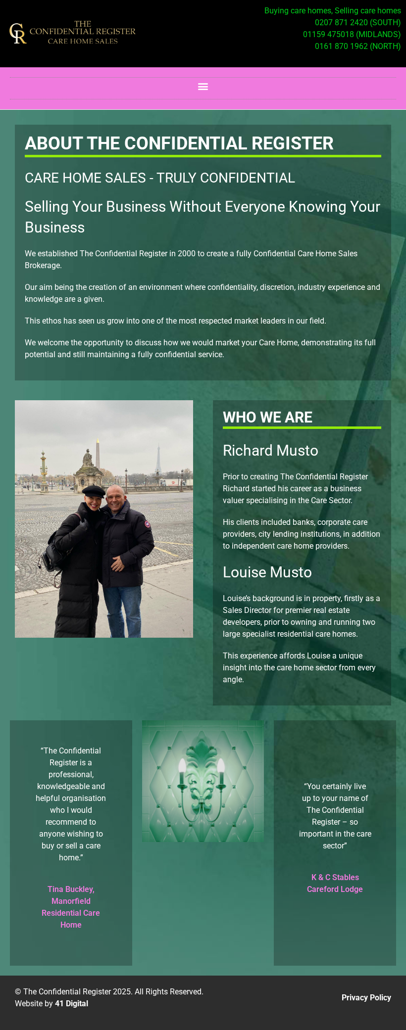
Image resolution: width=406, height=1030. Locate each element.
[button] (203, 86)
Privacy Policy (366, 997)
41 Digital (71, 1003)
